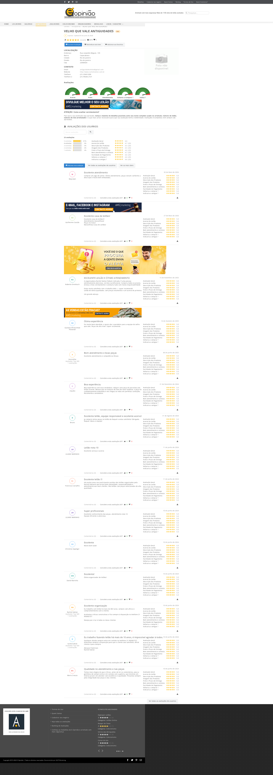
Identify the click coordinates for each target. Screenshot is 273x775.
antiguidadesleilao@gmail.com (91, 70)
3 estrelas (67, 146)
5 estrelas (67, 141)
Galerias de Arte (112, 720)
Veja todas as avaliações (61, 722)
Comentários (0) (90, 198)
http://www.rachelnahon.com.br (92, 72)
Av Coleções (102, 732)
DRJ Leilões (102, 740)
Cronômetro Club (104, 723)
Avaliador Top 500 (72, 361)
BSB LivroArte (103, 715)
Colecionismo (111, 729)
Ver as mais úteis (127, 165)
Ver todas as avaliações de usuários (101, 165)
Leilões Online (111, 746)
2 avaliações (72, 647)
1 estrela (67, 150)
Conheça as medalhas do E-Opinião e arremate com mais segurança (71, 731)
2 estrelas (67, 148)
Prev (99, 751)
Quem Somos (57, 713)
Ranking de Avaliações (60, 726)
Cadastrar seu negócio (60, 718)
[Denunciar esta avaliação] (178, 198)
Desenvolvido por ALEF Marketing (55, 760)
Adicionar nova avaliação (75, 165)
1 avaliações (72, 363)
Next (102, 751)
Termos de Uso (57, 709)
